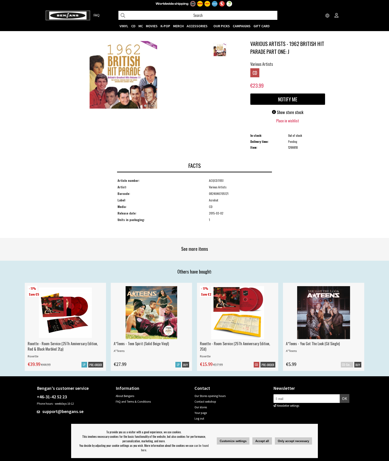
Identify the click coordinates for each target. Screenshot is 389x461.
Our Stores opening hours (210, 396)
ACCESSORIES (197, 26)
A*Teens (119, 351)
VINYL (124, 26)
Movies (152, 26)
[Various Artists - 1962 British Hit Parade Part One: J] (123, 75)
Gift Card (261, 26)
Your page (200, 413)
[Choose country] (327, 16)
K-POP (165, 26)
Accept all (262, 441)
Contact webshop (205, 402)
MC (140, 26)
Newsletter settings (288, 406)
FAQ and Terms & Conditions (133, 402)
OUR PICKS (221, 26)
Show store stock (289, 112)
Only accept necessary (293, 441)
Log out (199, 418)
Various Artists (261, 64)
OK (344, 398)
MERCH (178, 26)
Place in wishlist (287, 120)
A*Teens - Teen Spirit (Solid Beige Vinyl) (141, 343)
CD (133, 26)
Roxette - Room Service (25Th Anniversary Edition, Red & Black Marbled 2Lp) (63, 346)
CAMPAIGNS (242, 26)
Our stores (200, 407)
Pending (292, 141)
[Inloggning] (337, 15)
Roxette (33, 356)
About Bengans (125, 396)
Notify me (287, 99)
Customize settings (233, 441)
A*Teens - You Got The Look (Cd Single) (313, 343)
